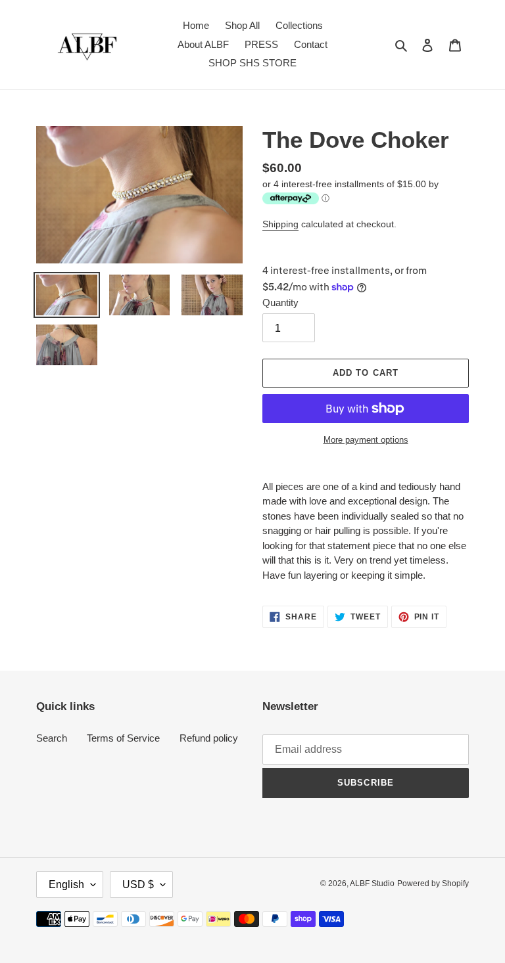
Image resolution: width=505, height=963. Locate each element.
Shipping (280, 224)
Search (51, 738)
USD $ (138, 884)
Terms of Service (123, 738)
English (66, 884)
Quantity (280, 302)
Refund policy (209, 738)
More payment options (366, 440)
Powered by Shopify (433, 883)
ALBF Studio (372, 883)
